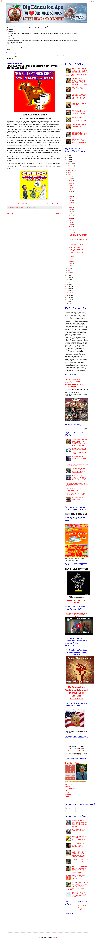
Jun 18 (71, 205)
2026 (68, 155)
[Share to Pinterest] (34, 207)
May (69, 268)
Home (34, 213)
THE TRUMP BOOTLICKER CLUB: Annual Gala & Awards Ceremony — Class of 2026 (79, 141)
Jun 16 (71, 209)
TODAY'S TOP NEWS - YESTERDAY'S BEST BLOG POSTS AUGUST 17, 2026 (79, 112)
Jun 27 (71, 185)
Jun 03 (71, 261)
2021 (68, 277)
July (69, 174)
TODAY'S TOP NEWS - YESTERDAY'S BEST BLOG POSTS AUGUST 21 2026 (79, 133)
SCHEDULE (67, 790)
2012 (68, 297)
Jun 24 (71, 191)
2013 (68, 295)
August (70, 172)
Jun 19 (71, 202)
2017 (68, 286)
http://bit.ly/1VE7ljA (78, 754)
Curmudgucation (11, 31)
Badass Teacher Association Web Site (76, 750)
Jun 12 (71, 218)
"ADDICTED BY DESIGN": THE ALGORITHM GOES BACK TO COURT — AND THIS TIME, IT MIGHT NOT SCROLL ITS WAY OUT (79, 97)
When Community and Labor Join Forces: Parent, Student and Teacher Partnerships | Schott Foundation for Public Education (79, 451)
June (69, 176)
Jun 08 (71, 227)
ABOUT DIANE (68, 784)
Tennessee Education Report (13, 24)
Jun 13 (71, 216)
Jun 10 (71, 222)
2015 (68, 290)
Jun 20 (71, 200)
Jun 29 (71, 181)
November (70, 166)
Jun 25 (71, 189)
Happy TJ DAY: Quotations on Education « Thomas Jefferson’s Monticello (79, 845)
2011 (68, 299)
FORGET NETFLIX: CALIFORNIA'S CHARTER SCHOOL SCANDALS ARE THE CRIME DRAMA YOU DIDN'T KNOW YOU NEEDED (79, 81)
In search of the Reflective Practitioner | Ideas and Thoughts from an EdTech (78, 831)
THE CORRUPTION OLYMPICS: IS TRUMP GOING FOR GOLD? (80, 89)
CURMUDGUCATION (12, 38)
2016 (68, 288)
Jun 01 (71, 265)
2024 (68, 159)
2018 (68, 284)
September (71, 170)
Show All (86, 59)
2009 (68, 304)
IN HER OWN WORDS (70, 788)
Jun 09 (71, 224)
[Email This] (29, 207)
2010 (68, 301)
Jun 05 (71, 259)
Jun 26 (71, 187)
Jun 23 (71, 194)
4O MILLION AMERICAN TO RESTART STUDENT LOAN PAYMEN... (77, 249)
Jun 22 (71, 196)
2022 (68, 275)
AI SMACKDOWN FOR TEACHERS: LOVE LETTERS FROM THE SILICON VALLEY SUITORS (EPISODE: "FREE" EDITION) (79, 823)
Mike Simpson (83, 905)
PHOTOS (67, 792)
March (69, 272)
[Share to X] (32, 207)
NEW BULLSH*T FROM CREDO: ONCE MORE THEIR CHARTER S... (78, 244)
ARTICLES (67, 786)
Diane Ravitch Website (73, 763)
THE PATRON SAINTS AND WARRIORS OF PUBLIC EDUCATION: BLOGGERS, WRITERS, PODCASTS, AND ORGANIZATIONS (74, 383)
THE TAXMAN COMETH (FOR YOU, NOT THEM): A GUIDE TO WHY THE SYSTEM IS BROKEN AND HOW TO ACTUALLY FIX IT (80, 869)
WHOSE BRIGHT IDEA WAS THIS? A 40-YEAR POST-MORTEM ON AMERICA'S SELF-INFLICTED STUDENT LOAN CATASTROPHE (79, 442)
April (69, 270)
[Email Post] (27, 207)
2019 (68, 282)
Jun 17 (71, 207)
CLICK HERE (76, 698)
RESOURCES (68, 794)
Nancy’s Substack (11, 45)
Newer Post (10, 213)
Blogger (55, 937)
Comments (69, 811)
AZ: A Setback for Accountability (14, 33)
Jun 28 (71, 183)
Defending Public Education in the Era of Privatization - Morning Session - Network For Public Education (77, 484)
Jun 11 (71, 220)
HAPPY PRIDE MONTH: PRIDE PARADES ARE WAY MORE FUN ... (78, 239)
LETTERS (67, 796)
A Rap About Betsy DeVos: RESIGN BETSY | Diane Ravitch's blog (78, 877)
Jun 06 (71, 256)
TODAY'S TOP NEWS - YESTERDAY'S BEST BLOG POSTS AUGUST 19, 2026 (79, 119)
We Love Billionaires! (12, 47)
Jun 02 (71, 263)
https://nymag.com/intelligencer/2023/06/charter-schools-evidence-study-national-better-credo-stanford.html (33, 203)
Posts (68, 808)
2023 (68, 161)
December (70, 163)
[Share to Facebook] (33, 207)
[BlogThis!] (30, 207)
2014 (68, 293)
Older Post (58, 213)
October (70, 168)
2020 (68, 279)
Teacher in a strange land (13, 53)
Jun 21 (71, 198)
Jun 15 (71, 211)
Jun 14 (71, 213)
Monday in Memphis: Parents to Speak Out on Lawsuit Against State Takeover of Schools (25, 26)
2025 (68, 157)
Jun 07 (71, 229)
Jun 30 (71, 178)
